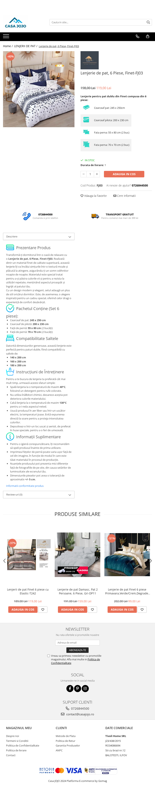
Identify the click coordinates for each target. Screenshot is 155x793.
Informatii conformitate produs (25, 486)
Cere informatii (126, 196)
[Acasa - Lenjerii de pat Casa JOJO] (23, 22)
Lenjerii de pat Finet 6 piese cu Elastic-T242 (28, 591)
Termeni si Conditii (17, 741)
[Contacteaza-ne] (137, 36)
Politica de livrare (16, 750)
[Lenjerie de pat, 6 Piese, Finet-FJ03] (38, 89)
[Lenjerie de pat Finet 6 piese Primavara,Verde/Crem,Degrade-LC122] (127, 554)
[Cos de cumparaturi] (147, 36)
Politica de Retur (65, 741)
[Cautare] (148, 22)
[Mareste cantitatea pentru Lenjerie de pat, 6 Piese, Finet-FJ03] (97, 174)
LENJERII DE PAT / (26, 46)
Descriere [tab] (11, 236)
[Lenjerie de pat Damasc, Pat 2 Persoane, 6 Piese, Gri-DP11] (77, 555)
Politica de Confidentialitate (22, 745)
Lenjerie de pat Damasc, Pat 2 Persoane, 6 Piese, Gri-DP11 (78, 591)
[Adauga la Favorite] (42, 609)
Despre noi (12, 736)
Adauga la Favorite (95, 196)
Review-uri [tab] (14, 494)
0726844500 (79, 708)
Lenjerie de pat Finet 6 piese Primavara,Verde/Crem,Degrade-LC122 (127, 591)
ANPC (59, 750)
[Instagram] (85, 688)
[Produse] (6, 37)
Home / (8, 46)
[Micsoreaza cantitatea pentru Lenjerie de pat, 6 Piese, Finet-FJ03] (84, 174)
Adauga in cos (124, 174)
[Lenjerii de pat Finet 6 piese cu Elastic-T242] (28, 555)
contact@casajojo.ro (79, 714)
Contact (11, 755)
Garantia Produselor (68, 745)
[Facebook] (69, 688)
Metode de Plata (65, 736)
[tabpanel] (38, 89)
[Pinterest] (77, 688)
